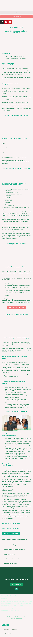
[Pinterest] (6, 22)
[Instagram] (2, 22)
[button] (16, 12)
